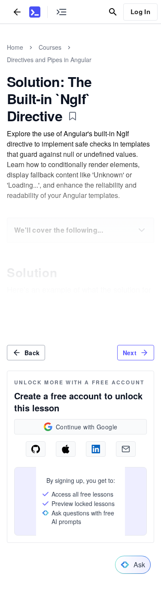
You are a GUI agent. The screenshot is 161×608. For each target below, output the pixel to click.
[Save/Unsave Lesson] (72, 116)
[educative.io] (34, 12)
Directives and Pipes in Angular (49, 59)
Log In (140, 11)
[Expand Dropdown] (141, 230)
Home (15, 47)
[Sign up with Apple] (66, 449)
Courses (50, 47)
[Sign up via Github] (36, 449)
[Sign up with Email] (126, 449)
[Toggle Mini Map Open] (61, 11)
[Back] (17, 11)
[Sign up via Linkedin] (96, 449)
